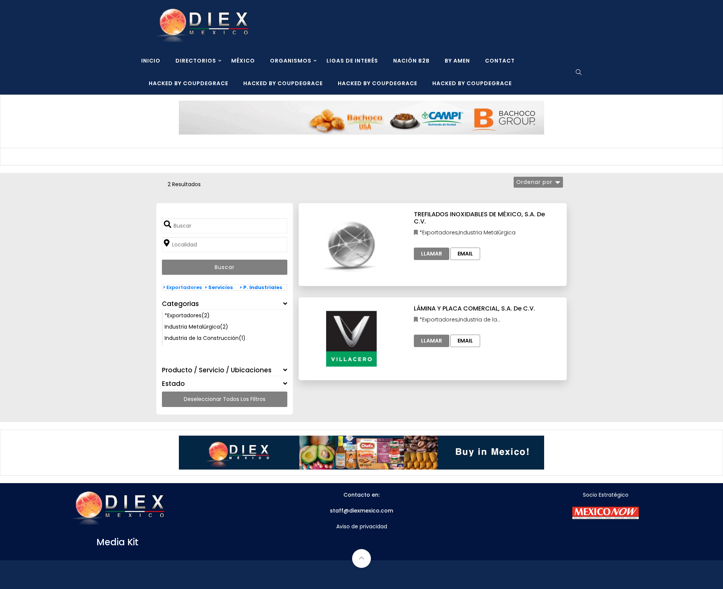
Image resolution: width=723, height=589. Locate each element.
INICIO (150, 60)
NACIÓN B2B (411, 60)
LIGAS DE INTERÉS (352, 60)
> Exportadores (182, 287)
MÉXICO (243, 60)
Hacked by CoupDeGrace (188, 83)
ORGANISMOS (290, 60)
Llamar (431, 253)
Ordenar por (534, 182)
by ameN (457, 60)
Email (465, 253)
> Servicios (218, 287)
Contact (500, 60)
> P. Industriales (260, 287)
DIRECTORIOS (195, 60)
